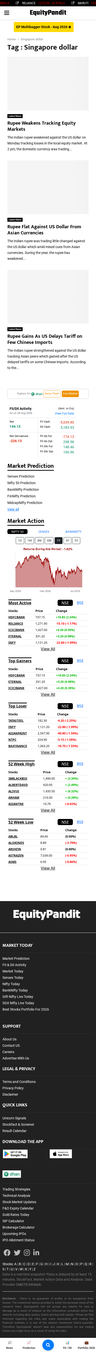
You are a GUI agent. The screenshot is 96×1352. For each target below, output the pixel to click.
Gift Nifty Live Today (17, 997)
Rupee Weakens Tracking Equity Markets (41, 126)
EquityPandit (48, 13)
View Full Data (64, 413)
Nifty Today (11, 984)
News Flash (52, 393)
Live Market (70, 393)
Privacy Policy (13, 1088)
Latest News (15, 116)
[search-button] (48, 1345)
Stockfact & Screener (18, 1124)
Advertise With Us (15, 1058)
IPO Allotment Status (18, 1240)
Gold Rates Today (15, 1215)
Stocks (7, 1264)
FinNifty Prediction (21, 496)
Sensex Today (12, 978)
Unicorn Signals (14, 1118)
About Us (9, 1039)
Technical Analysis (16, 1196)
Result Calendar (14, 1131)
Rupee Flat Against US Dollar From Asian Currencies (44, 230)
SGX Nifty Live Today (18, 1003)
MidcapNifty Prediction (24, 503)
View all (13, 509)
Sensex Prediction (20, 476)
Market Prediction (16, 958)
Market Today (12, 971)
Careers (8, 1052)
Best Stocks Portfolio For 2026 (25, 1009)
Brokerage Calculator (18, 1227)
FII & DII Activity (14, 965)
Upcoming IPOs (14, 1234)
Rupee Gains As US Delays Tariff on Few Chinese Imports (44, 339)
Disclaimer (10, 1094)
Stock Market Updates (19, 1202)
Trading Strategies (16, 1189)
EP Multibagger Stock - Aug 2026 (42, 27)
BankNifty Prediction (23, 489)
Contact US (11, 1045)
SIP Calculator (13, 1221)
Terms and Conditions (19, 1082)
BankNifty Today (15, 990)
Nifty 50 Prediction (21, 483)
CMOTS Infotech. (29, 1285)
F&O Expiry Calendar (18, 1208)
